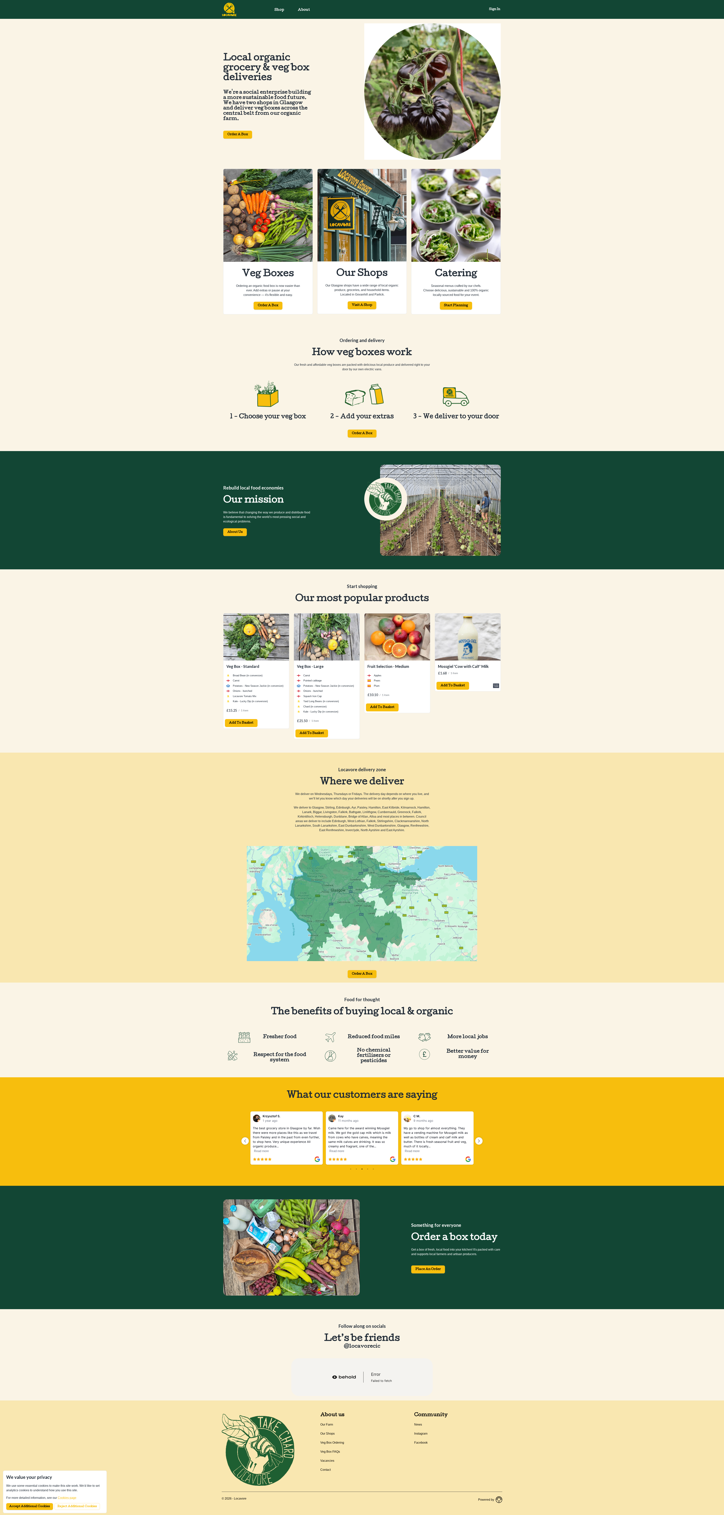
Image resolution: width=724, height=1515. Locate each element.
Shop (279, 10)
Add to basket (241, 723)
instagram (420, 1433)
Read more (261, 1151)
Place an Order (428, 1269)
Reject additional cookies (77, 1506)
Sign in (494, 9)
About (304, 10)
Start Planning (456, 305)
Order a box (362, 433)
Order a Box (237, 134)
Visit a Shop (362, 305)
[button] (245, 1141)
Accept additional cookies (29, 1506)
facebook (421, 1442)
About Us (235, 532)
